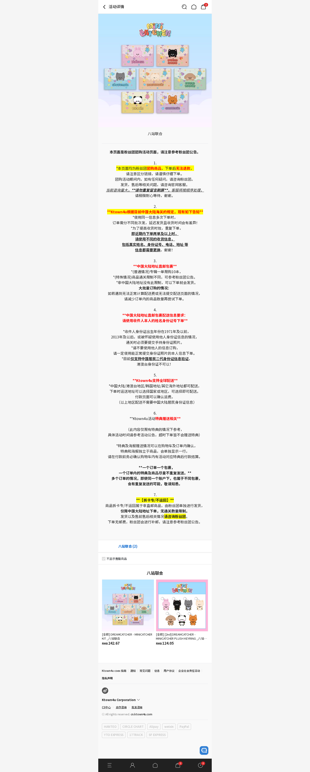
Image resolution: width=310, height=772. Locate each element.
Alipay (153, 726)
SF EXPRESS (157, 735)
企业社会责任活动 (189, 670)
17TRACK (136, 735)
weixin (169, 726)
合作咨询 (121, 707)
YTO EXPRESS (113, 735)
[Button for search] (184, 6)
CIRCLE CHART (132, 726)
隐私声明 (107, 678)
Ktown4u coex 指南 (114, 670)
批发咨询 (137, 707)
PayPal (184, 726)
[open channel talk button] (204, 750)
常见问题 (145, 670)
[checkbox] (104, 559)
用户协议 (169, 670)
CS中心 (106, 707)
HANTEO (110, 726)
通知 (133, 670)
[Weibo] (105, 690)
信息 (157, 670)
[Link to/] (193, 6)
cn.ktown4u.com (141, 714)
